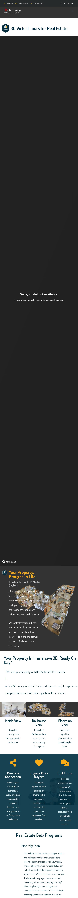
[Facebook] (61, 3)
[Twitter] (65, 3)
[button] (72, 10)
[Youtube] (72, 3)
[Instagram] (68, 3)
